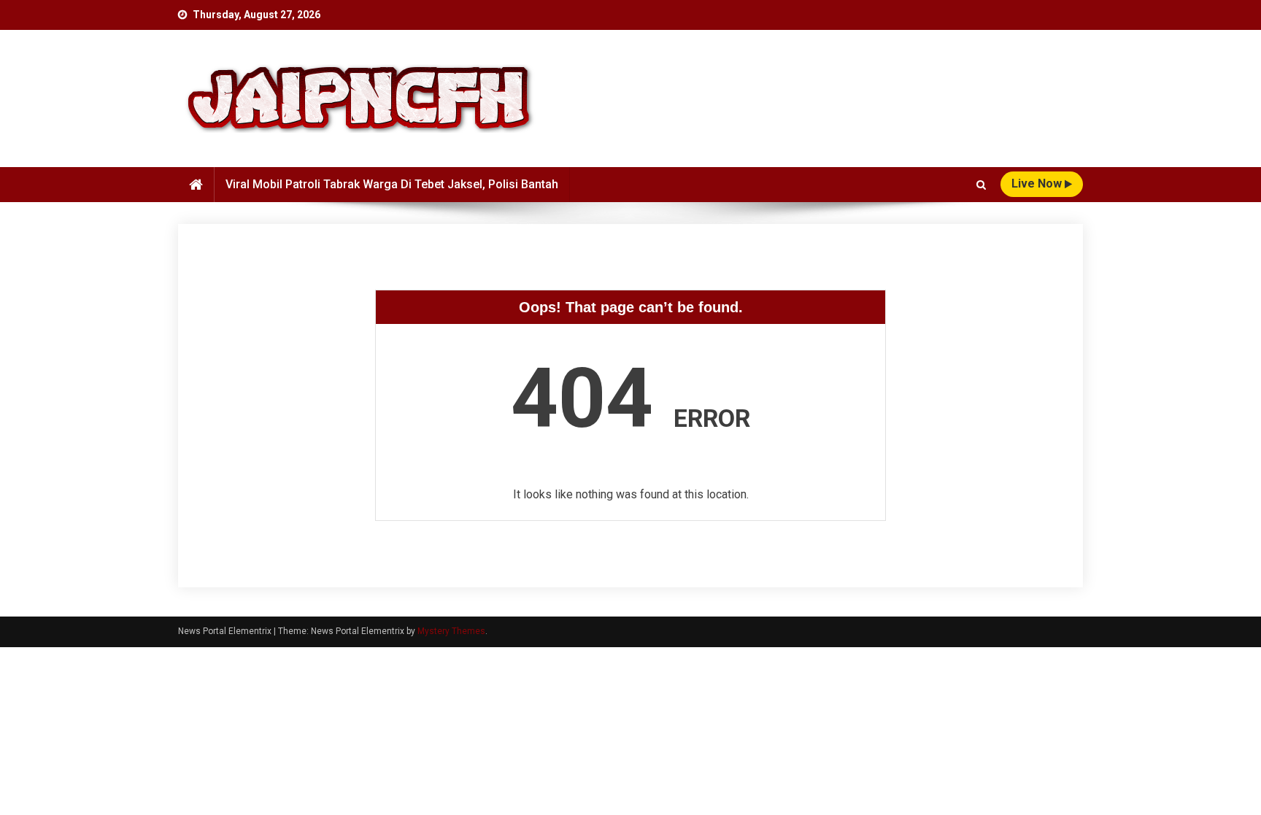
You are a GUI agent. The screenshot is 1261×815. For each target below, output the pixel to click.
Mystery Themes (451, 631)
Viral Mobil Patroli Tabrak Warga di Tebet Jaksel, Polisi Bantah (391, 184)
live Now (1038, 183)
